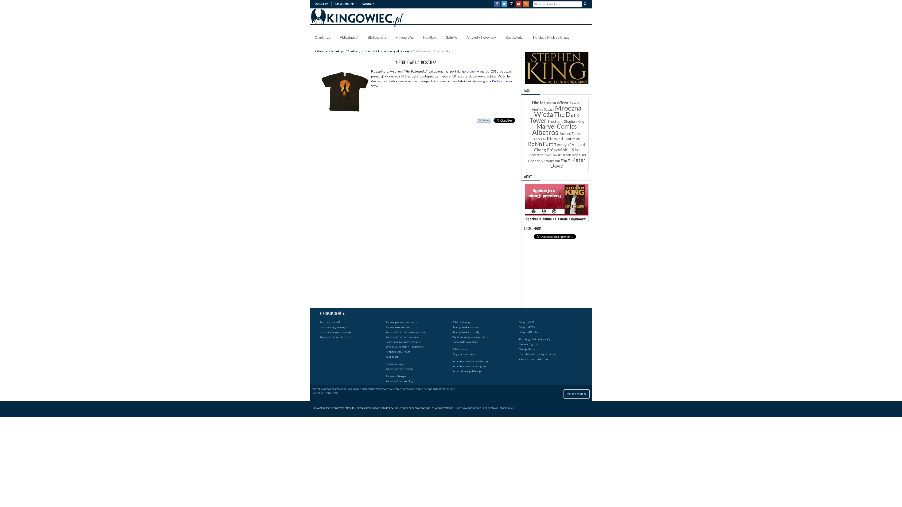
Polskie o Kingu (395, 363)
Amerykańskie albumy (465, 327)
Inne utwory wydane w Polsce (470, 361)
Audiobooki (392, 356)
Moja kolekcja (344, 4)
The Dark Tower (554, 117)
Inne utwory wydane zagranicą (470, 366)
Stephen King (574, 121)
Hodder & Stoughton (544, 161)
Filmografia (405, 37)
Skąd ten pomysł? (329, 322)
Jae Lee (565, 133)
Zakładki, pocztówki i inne (534, 359)
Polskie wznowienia (397, 327)
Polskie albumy (461, 322)
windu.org (332, 392)
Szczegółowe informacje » (498, 408)
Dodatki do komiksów (465, 341)
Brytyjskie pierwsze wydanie (403, 341)
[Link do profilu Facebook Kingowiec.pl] (497, 5)
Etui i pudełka (527, 349)
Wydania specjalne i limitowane (405, 346)
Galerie (451, 37)
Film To (566, 161)
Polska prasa (459, 349)
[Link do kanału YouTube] (519, 5)
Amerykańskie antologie (400, 381)
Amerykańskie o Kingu (399, 368)
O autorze (322, 37)
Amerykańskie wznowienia (402, 336)
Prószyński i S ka (563, 149)
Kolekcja (337, 51)
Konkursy (321, 4)
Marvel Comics (557, 126)
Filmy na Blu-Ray (529, 332)
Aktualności (349, 37)
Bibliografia (377, 37)
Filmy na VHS (526, 322)
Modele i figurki (528, 344)
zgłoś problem (576, 394)
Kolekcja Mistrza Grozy (551, 37)
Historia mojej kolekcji (332, 327)
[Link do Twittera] (505, 5)
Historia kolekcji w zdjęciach (336, 332)
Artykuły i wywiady (481, 37)
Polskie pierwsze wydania (401, 322)
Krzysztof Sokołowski (545, 155)
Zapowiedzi (514, 37)
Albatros (545, 132)
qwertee (469, 71)
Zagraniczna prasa (463, 354)
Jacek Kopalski (574, 155)
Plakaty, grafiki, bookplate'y (534, 339)
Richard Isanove (563, 138)
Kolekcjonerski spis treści (335, 336)
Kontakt (368, 4)
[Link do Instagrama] (512, 5)
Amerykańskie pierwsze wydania (405, 332)
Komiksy (429, 37)
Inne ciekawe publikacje (467, 371)
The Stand (555, 121)
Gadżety (354, 51)
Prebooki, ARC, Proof (398, 351)
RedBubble (500, 81)
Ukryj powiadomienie (468, 408)
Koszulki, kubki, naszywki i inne (387, 51)
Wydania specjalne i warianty (470, 336)
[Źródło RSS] (526, 5)
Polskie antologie (396, 376)
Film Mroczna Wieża (550, 102)
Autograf (564, 145)
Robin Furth (542, 144)
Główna (321, 51)
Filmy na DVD (527, 327)
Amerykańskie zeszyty (465, 332)
